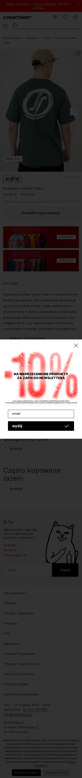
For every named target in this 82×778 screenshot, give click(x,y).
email (16, 414)
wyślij (17, 426)
